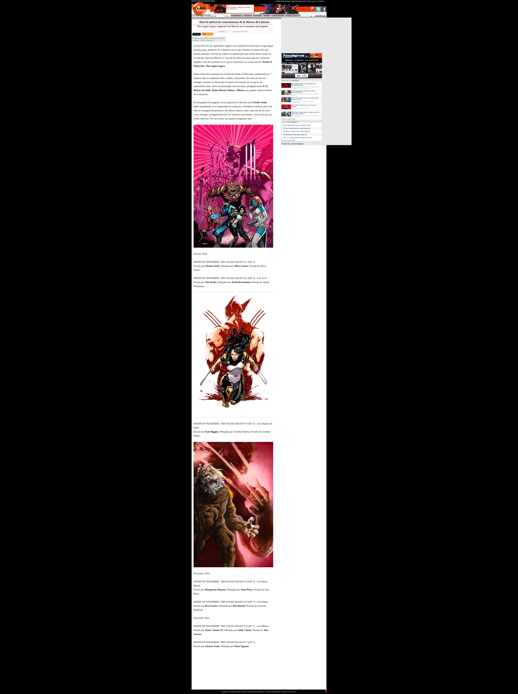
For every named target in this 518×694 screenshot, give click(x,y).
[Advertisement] (216, 670)
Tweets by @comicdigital (292, 144)
